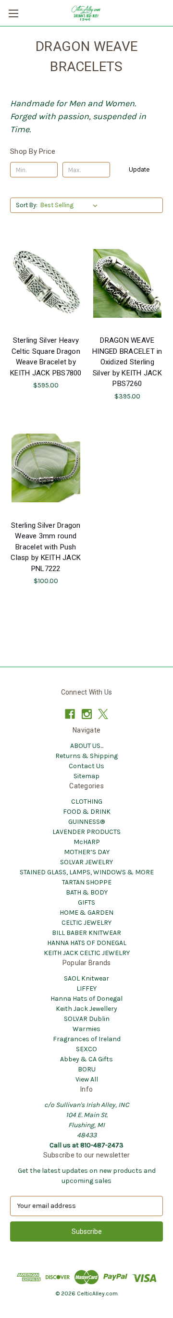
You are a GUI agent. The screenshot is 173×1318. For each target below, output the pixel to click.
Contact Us (86, 766)
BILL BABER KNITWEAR (86, 933)
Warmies (86, 1029)
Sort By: (26, 205)
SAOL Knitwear (86, 978)
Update (139, 169)
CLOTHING (86, 801)
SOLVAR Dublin (87, 1019)
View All (86, 1079)
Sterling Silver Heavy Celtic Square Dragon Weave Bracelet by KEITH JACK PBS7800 (46, 356)
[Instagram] (87, 714)
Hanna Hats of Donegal (86, 999)
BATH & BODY (87, 892)
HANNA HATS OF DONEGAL (86, 943)
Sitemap (86, 776)
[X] (103, 714)
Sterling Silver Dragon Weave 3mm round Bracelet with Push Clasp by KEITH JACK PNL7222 (46, 547)
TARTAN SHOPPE (86, 882)
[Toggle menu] (13, 13)
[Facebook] (70, 714)
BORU (87, 1069)
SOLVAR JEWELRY (86, 862)
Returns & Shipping (86, 756)
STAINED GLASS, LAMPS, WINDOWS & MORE (87, 872)
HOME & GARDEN (86, 912)
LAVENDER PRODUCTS (86, 832)
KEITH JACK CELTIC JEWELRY (87, 953)
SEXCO (86, 1049)
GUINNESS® (86, 822)
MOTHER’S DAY (87, 852)
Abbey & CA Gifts (86, 1059)
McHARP (87, 842)
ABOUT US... (86, 746)
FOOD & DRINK (87, 812)
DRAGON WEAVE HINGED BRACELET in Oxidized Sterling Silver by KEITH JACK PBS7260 (127, 362)
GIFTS (86, 902)
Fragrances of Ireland (87, 1039)
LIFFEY (86, 988)
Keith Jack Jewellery (86, 1009)
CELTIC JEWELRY (86, 923)
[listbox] (71, 205)
